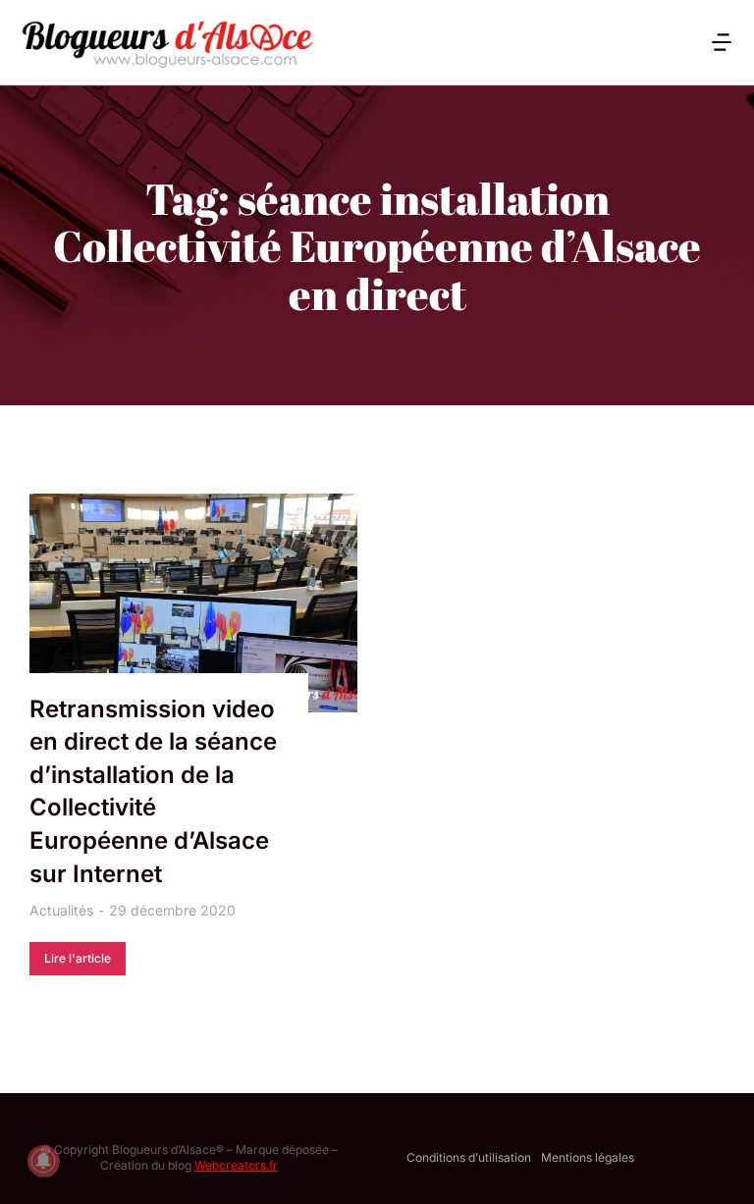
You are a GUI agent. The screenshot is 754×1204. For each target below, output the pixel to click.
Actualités (61, 910)
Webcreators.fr (236, 1165)
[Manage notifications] (43, 1161)
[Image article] (193, 603)
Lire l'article (77, 958)
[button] (721, 42)
